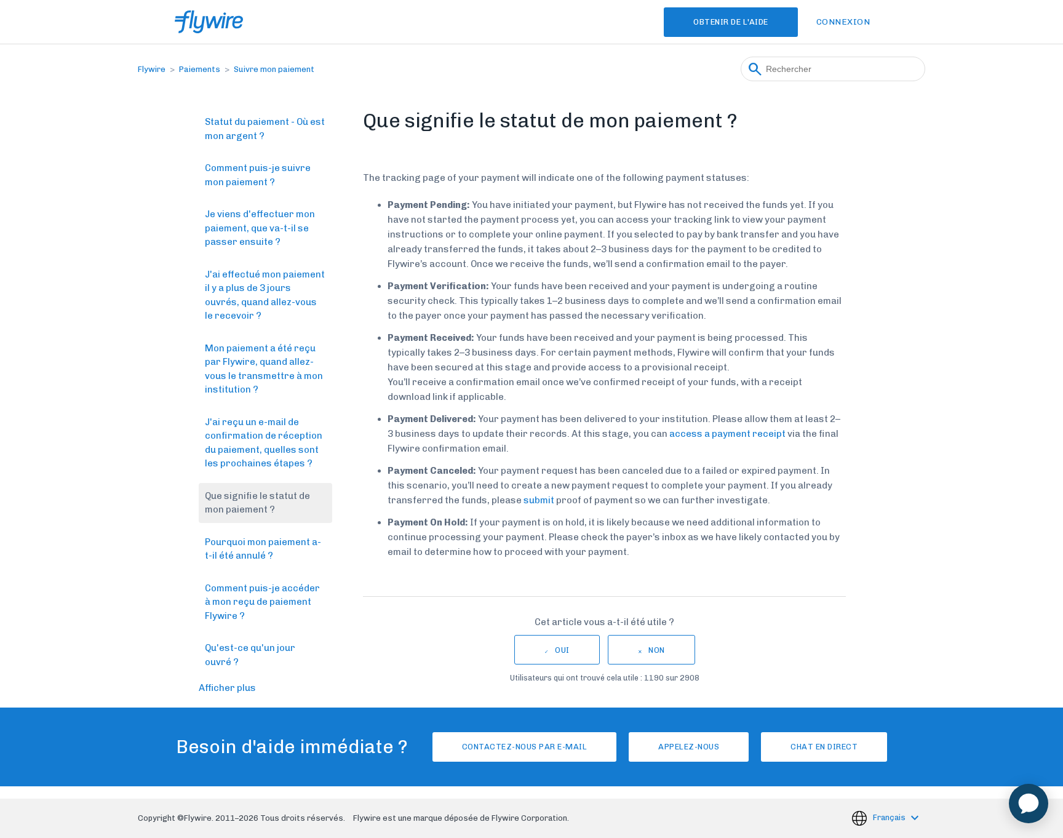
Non (656, 650)
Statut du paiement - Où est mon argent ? (265, 129)
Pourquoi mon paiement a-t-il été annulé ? (263, 549)
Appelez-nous (688, 746)
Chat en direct (824, 746)
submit (539, 500)
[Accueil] (209, 21)
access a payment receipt (727, 433)
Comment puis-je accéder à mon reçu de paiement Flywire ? (262, 602)
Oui (562, 650)
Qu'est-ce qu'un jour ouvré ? (250, 655)
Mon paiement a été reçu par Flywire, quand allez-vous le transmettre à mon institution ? (264, 369)
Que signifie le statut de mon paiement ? (257, 503)
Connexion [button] (843, 22)
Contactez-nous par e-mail (524, 746)
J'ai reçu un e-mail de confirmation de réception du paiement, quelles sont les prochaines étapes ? (263, 443)
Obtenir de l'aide (730, 21)
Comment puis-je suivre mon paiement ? (258, 175)
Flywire (151, 69)
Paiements (199, 69)
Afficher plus (227, 687)
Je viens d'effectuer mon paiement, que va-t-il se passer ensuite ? (260, 228)
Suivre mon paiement (274, 69)
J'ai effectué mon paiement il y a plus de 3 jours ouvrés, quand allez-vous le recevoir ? (265, 295)
